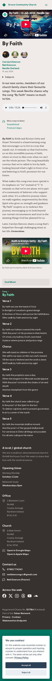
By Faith (8, 295)
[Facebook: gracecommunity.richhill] (4, 596)
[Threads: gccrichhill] (23, 596)
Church (6, 526)
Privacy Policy (21, 657)
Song (5, 292)
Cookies (16, 617)
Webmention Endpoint (14, 621)
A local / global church (16, 448)
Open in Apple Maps (18, 554)
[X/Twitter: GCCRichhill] (11, 596)
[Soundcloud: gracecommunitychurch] (36, 596)
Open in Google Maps (18, 550)
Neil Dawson (9, 65)
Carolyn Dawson (11, 62)
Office (6, 496)
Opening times (11, 468)
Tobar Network (22, 613)
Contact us (9, 564)
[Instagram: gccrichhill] (17, 596)
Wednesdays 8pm (12, 485)
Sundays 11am (10, 477)
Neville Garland (10, 68)
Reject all (26, 672)
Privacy (6, 617)
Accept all (26, 665)
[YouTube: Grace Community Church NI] (30, 596)
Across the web (12, 590)
